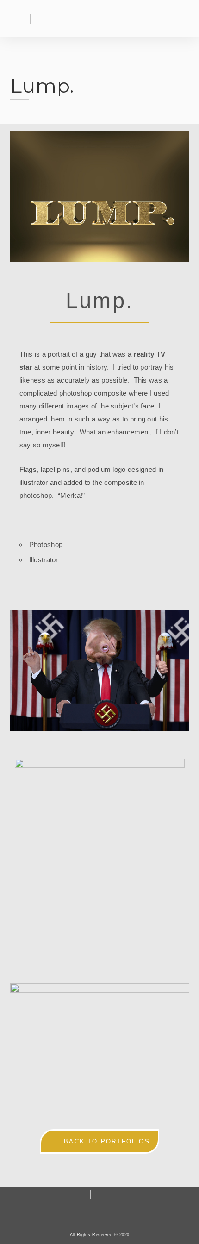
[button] (162, 19)
